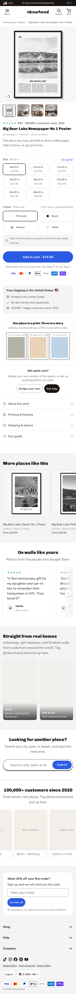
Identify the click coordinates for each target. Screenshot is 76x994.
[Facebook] (16, 959)
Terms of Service (27, 965)
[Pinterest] (21, 959)
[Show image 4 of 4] (51, 110)
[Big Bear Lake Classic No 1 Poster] (26, 493)
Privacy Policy (44, 965)
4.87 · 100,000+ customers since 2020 (33, 123)
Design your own (29, 388)
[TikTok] (5, 959)
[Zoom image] (8, 96)
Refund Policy (10, 965)
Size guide (67, 159)
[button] (38, 64)
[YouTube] (26, 959)
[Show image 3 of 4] (37, 110)
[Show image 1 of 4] (9, 110)
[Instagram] (10, 959)
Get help (52, 388)
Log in (9, 974)
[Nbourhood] (38, 12)
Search (62, 764)
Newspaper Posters (14, 22)
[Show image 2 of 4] (23, 110)
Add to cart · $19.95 (38, 257)
